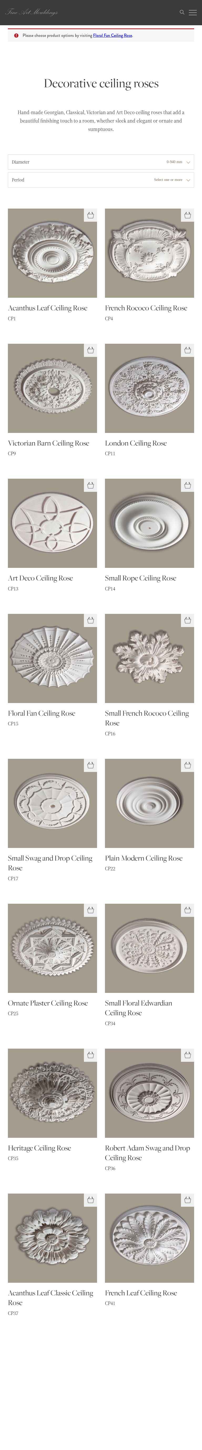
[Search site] (182, 13)
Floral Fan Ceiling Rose (112, 35)
